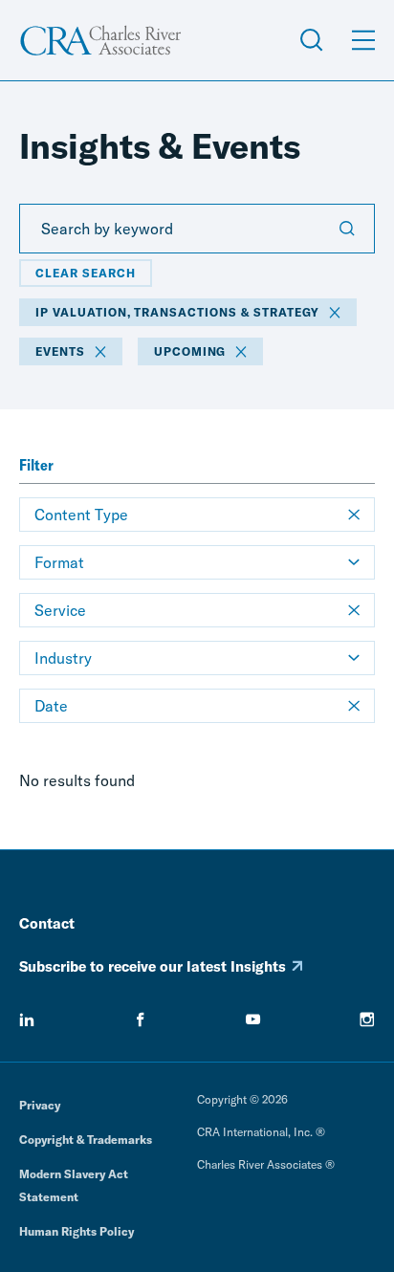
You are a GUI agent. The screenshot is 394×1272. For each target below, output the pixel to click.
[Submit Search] (347, 228)
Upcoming (190, 351)
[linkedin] (26, 1019)
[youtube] (253, 1019)
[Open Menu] (363, 40)
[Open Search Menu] (311, 40)
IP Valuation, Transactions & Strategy (177, 312)
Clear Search (85, 273)
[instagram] (367, 1019)
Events (60, 351)
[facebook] (140, 1019)
